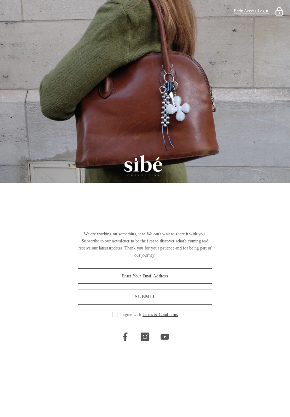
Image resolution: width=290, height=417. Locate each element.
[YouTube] (165, 337)
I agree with (130, 314)
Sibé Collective (145, 195)
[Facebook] (125, 337)
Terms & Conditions (160, 314)
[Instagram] (145, 337)
